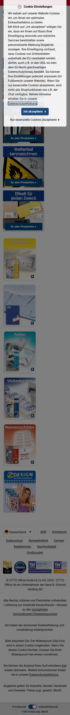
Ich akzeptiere (33, 111)
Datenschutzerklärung (22, 103)
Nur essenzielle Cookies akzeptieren (33, 120)
